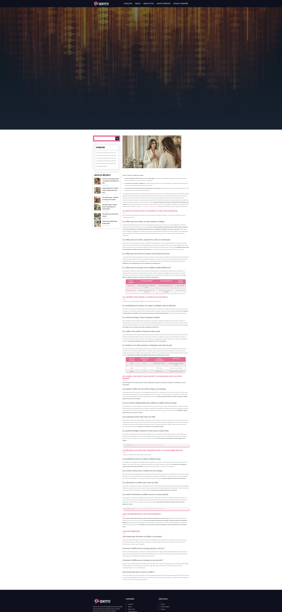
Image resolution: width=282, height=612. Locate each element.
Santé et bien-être (163, 3)
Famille (138, 3)
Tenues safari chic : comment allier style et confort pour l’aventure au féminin (150, 445)
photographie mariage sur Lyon (149, 206)
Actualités (128, 3)
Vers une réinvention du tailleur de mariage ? (107, 163)
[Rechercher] (117, 138)
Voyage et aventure (180, 3)
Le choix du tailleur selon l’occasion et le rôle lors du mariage (107, 152)
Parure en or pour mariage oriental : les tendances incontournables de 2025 (110, 181)
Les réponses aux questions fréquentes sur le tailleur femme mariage (107, 160)
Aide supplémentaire (102, 166)
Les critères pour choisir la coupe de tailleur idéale (107, 155)
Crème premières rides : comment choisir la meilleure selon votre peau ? (110, 190)
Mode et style (148, 3)
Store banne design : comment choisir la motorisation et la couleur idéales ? (109, 207)
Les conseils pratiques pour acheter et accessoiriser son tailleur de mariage (107, 158)
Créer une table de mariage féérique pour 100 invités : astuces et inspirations (149, 508)
